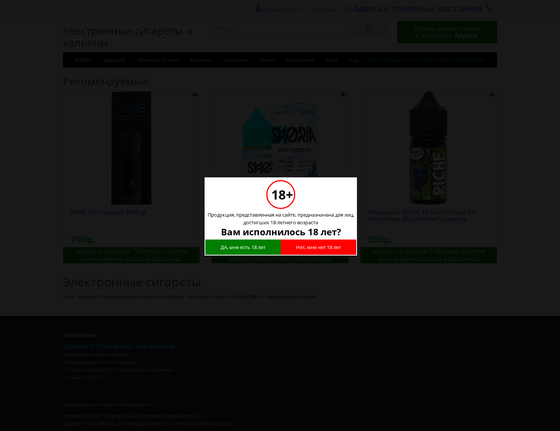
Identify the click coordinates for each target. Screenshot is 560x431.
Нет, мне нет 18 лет (318, 247)
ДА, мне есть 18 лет (243, 247)
